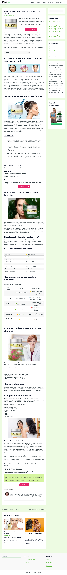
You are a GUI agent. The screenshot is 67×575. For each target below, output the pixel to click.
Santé (38, 2)
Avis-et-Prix (20, 493)
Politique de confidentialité (29, 559)
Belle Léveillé (13, 492)
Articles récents (11, 489)
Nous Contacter (27, 556)
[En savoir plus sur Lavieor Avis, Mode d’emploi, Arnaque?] (13, 523)
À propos (6, 489)
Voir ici (27, 256)
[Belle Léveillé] (7, 493)
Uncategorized (52, 56)
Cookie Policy (27, 562)
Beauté (44, 2)
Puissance (50, 2)
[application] (34, 2)
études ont (11, 455)
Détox (50, 48)
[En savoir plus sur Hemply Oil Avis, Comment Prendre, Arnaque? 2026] (34, 524)
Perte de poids (31, 2)
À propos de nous (59, 2)
